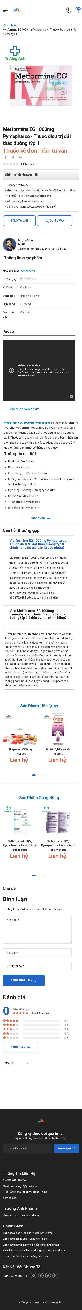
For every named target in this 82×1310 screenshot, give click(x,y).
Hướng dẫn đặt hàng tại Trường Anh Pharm (26, 1256)
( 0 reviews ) (28, 164)
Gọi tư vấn (56, 220)
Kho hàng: (9, 1192)
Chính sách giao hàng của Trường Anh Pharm (27, 1232)
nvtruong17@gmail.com (24, 1186)
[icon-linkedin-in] (20, 157)
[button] (34, 775)
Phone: (7, 1180)
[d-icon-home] (4, 25)
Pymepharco (27, 270)
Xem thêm (38, 518)
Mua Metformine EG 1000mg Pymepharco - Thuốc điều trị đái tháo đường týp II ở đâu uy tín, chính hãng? (38, 614)
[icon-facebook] (6, 157)
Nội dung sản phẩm (24, 409)
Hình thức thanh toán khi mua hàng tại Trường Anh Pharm (34, 1250)
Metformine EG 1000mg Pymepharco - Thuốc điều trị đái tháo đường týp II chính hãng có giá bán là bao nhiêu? (39, 544)
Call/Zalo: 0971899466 (15, 1275)
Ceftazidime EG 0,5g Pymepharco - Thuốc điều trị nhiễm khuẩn (20, 845)
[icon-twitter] (13, 157)
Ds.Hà (22, 244)
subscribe (64, 1148)
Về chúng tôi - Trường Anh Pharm (21, 1215)
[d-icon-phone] (69, 10)
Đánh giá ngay (20, 1047)
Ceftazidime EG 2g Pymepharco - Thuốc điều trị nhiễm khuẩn (58, 845)
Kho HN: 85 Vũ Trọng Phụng (31, 1192)
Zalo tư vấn (19, 220)
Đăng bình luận (21, 980)
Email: (7, 1186)
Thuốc (13, 25)
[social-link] (33, 1275)
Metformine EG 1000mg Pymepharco (27, 422)
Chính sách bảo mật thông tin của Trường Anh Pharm (31, 1244)
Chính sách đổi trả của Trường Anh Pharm (25, 1238)
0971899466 (19, 1180)
